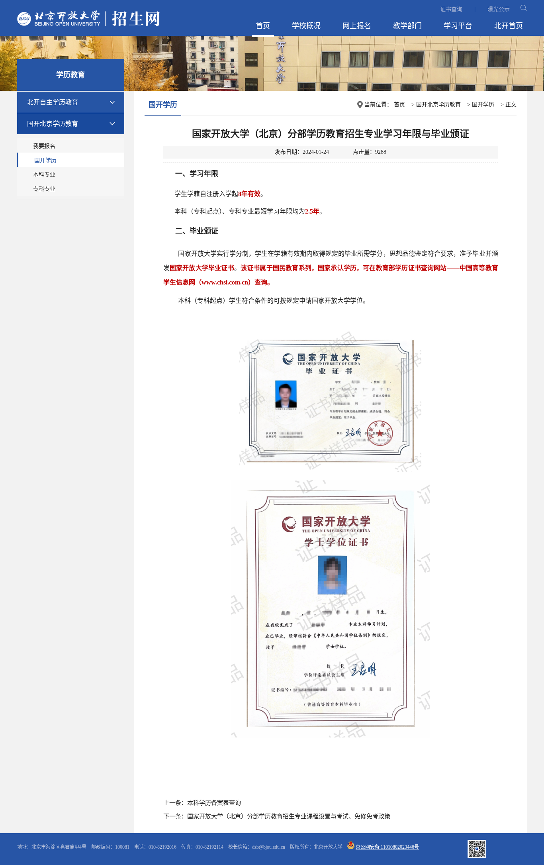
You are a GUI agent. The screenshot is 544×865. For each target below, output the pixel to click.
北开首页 (508, 26)
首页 (263, 26)
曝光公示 (498, 9)
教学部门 (407, 26)
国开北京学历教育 (52, 123)
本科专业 (44, 175)
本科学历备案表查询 (214, 803)
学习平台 (458, 26)
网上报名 (356, 26)
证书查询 (451, 9)
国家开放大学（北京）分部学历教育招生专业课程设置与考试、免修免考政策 (288, 816)
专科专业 (44, 189)
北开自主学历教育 (52, 102)
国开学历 (45, 160)
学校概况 (306, 26)
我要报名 (44, 146)
